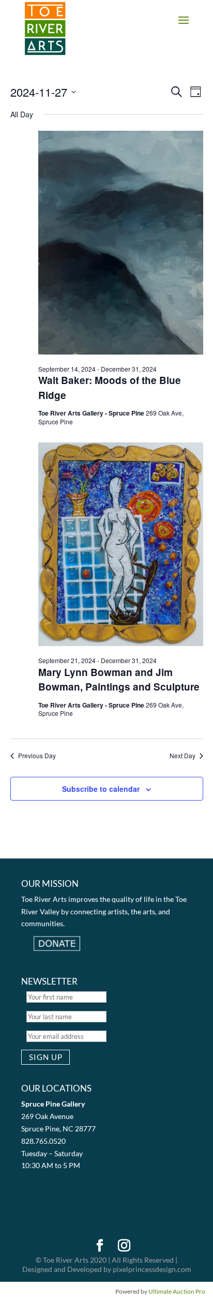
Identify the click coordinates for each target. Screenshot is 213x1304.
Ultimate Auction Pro (176, 1291)
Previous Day (37, 755)
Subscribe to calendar (101, 789)
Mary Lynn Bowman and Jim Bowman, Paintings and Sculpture (119, 679)
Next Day (182, 755)
